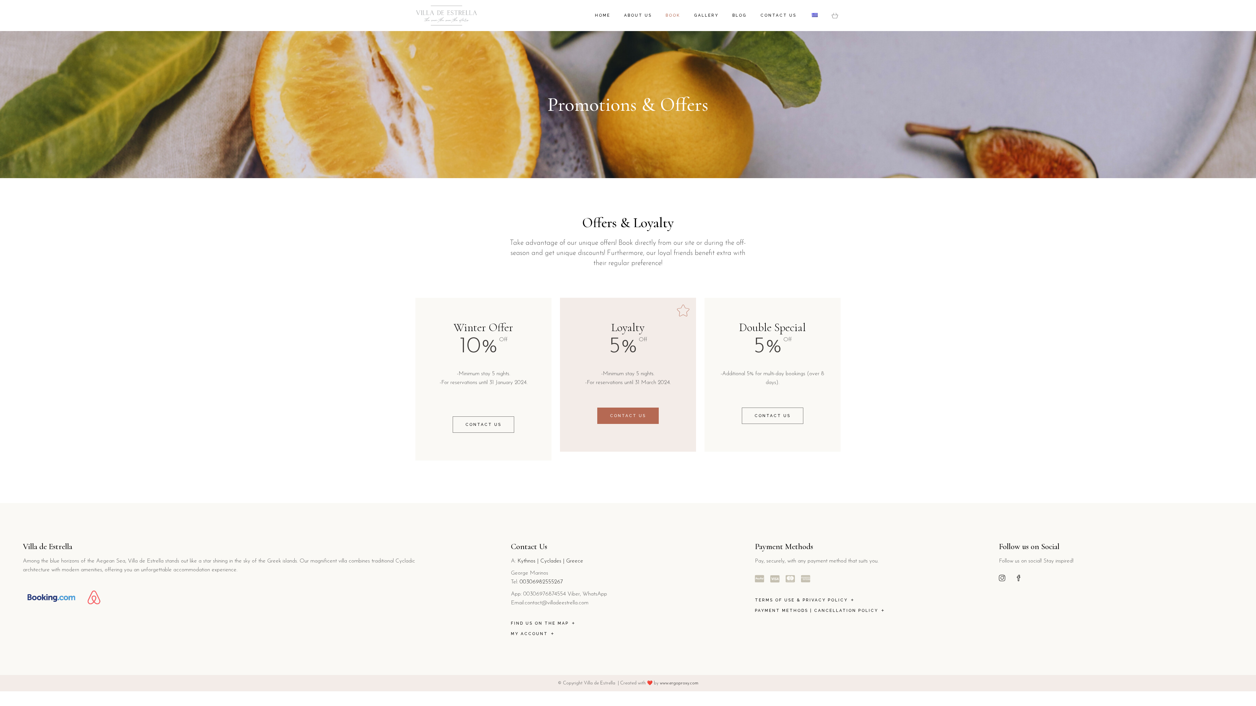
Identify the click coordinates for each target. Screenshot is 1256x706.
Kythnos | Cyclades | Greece (550, 561)
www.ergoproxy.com (679, 683)
